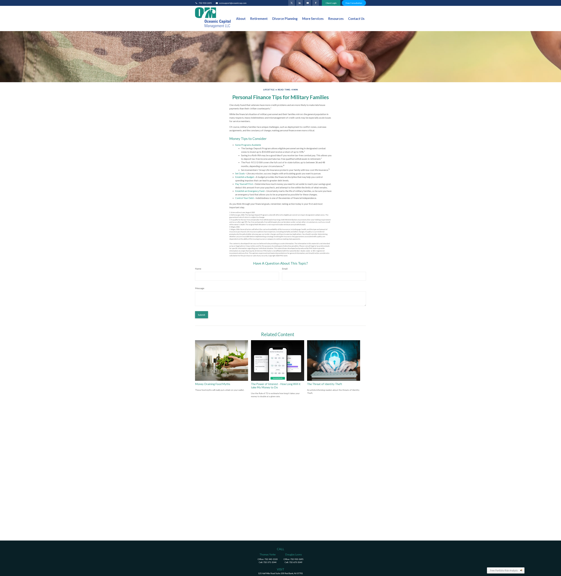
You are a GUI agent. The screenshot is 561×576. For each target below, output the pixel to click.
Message (199, 288)
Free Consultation (354, 3)
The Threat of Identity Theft (324, 384)
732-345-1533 (271, 559)
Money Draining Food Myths (212, 384)
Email (285, 268)
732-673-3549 (295, 562)
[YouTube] (307, 3)
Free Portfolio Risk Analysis (504, 570)
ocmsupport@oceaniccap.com (232, 3)
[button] (241, 18)
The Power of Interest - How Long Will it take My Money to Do (276, 385)
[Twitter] (291, 3)
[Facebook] (315, 3)
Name (198, 268)
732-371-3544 (269, 562)
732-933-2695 (205, 3)
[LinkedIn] (299, 3)
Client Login (331, 3)
